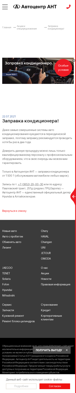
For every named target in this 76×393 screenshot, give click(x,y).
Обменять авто (11, 242)
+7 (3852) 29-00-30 (30, 184)
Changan (46, 242)
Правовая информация (55, 284)
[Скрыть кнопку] (73, 60)
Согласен (55, 386)
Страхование (49, 304)
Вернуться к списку (14, 210)
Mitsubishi (8, 295)
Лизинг (6, 247)
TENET (6, 273)
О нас (44, 267)
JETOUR (46, 253)
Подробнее (21, 386)
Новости (46, 278)
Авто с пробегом (12, 236)
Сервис (7, 304)
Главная (6, 27)
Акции (45, 273)
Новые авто (9, 230)
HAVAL (45, 236)
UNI (43, 247)
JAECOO (7, 267)
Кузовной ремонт (13, 315)
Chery (44, 230)
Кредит (46, 310)
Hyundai (7, 289)
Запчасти (8, 310)
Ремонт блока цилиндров (18, 321)
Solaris (6, 278)
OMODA (46, 258)
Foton (5, 284)
